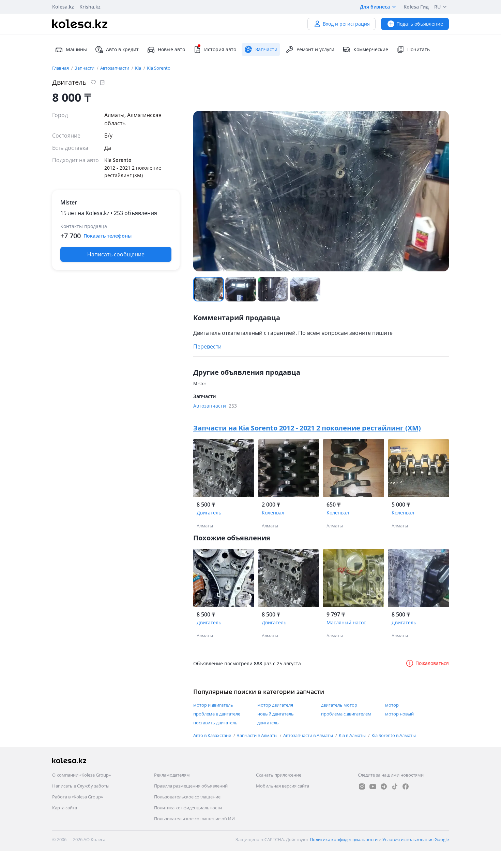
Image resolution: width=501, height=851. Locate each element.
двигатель (268, 723)
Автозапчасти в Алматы (308, 735)
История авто (220, 49)
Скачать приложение (278, 775)
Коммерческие (370, 49)
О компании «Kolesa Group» (81, 775)
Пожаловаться (432, 663)
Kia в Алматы (353, 735)
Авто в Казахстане (212, 735)
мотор (392, 705)
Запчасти (85, 68)
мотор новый (399, 714)
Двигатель (209, 512)
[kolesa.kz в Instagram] (362, 786)
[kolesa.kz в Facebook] (405, 786)
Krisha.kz (90, 6)
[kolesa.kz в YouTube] (373, 786)
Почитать (418, 49)
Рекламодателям (172, 775)
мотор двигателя (275, 705)
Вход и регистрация (346, 23)
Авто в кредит (122, 49)
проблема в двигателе (216, 714)
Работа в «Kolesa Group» (77, 797)
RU (437, 6)
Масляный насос (346, 622)
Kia (138, 68)
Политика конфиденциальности (188, 808)
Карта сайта (64, 808)
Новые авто (171, 49)
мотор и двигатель (213, 705)
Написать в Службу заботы (80, 786)
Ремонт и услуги (315, 49)
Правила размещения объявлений (191, 786)
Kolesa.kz (63, 6)
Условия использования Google (415, 839)
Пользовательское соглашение (187, 797)
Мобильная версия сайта (282, 786)
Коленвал (273, 512)
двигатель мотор (339, 705)
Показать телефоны (108, 235)
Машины (76, 49)
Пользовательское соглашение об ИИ (194, 818)
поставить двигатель (215, 723)
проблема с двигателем (346, 714)
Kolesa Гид (416, 6)
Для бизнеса (375, 6)
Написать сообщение (116, 254)
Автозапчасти (115, 68)
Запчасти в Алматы (257, 735)
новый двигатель (275, 714)
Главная (61, 68)
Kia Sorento (158, 68)
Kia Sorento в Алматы (393, 735)
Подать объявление (419, 23)
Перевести (207, 346)
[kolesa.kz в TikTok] (395, 786)
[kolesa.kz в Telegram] (384, 786)
